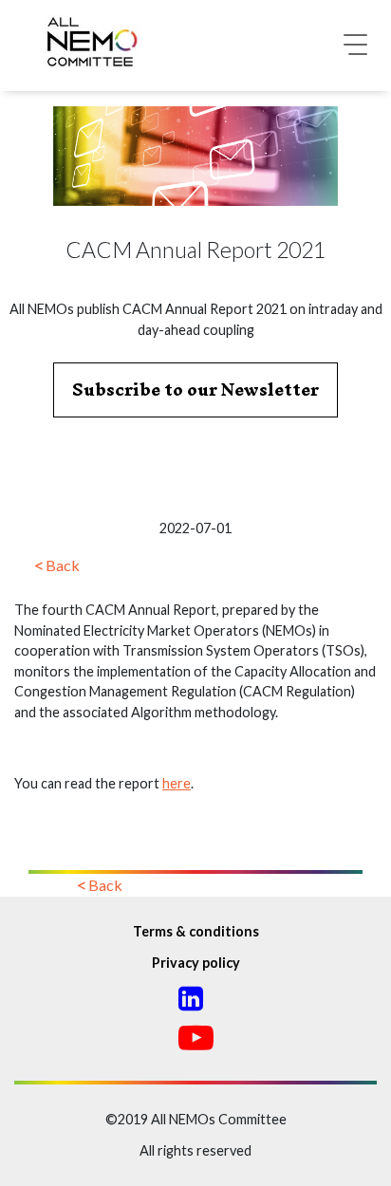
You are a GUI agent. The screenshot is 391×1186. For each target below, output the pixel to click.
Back (63, 565)
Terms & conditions (196, 931)
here (176, 783)
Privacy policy (196, 962)
